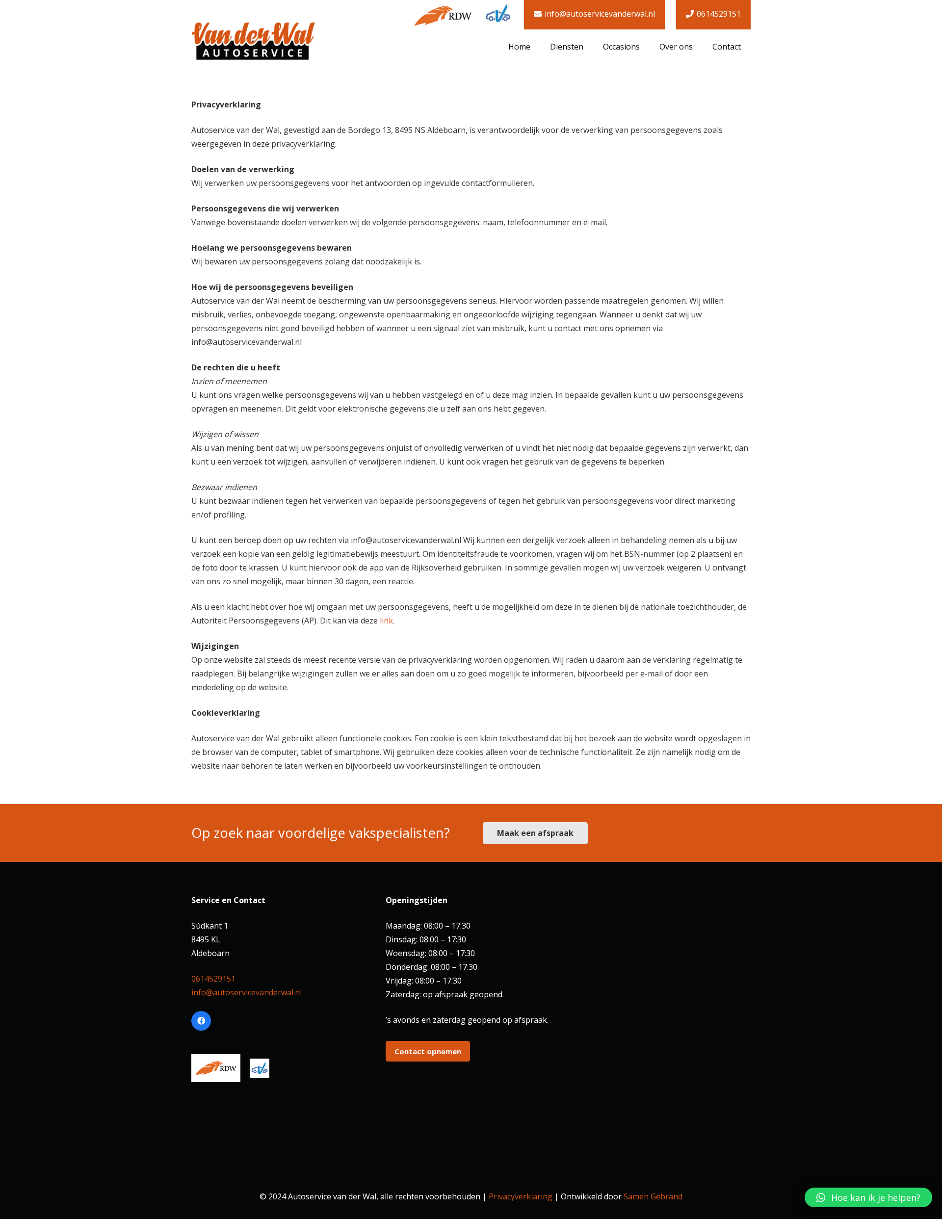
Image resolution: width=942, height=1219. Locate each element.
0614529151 (213, 978)
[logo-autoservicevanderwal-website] (253, 41)
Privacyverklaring (520, 1196)
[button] (868, 1197)
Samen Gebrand (653, 1196)
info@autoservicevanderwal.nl (246, 992)
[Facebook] (201, 1021)
